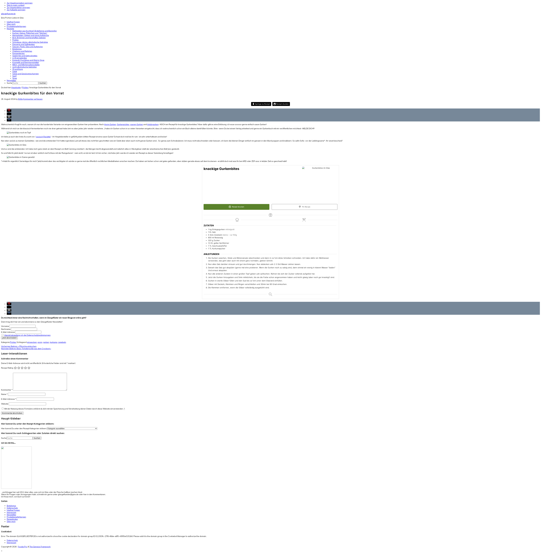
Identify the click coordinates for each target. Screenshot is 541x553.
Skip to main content (15, 5)
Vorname (5, 326)
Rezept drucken (282, 104)
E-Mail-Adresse (8, 332)
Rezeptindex (12, 519)
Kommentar (7, 390)
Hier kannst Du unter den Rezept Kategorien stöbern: (24, 428)
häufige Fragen (13, 510)
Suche (9, 83)
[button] (9, 110)
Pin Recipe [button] (306, 207)
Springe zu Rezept (262, 104)
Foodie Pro (22, 547)
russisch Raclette (43, 137)
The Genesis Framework (40, 547)
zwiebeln (62, 342)
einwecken (32, 342)
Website (4, 404)
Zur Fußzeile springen (16, 10)
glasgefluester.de (8, 14)
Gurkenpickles (123, 124)
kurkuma (53, 342)
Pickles (13, 342)
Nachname (6, 329)
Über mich (11, 521)
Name (4, 394)
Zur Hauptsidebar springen (18, 7)
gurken (46, 342)
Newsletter (11, 515)
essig (40, 342)
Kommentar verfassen (33, 99)
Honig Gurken (110, 124)
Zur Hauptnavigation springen (20, 3)
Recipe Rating (7, 368)
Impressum (11, 512)
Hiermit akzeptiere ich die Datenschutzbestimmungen (27, 335)
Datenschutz (12, 508)
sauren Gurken (136, 124)
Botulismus (11, 506)
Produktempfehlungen (16, 517)
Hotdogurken (152, 124)
